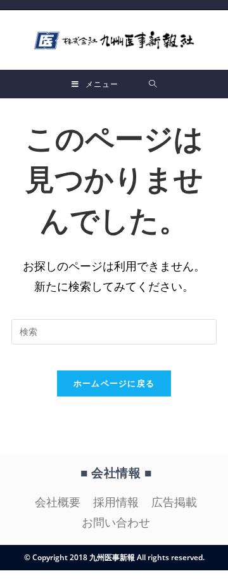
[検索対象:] (153, 84)
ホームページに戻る (114, 383)
